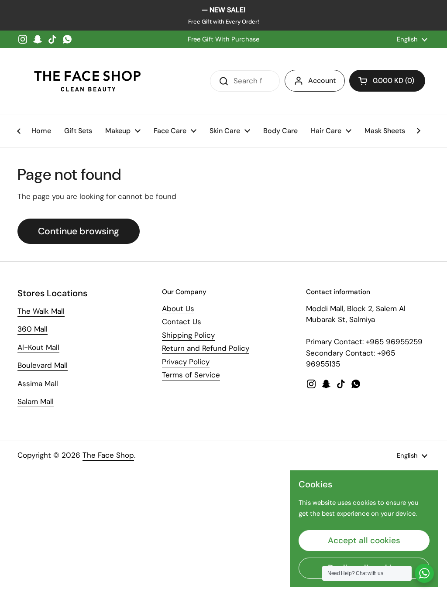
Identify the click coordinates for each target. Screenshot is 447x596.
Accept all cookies (364, 540)
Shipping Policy (188, 335)
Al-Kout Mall (38, 347)
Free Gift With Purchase (223, 39)
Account (322, 80)
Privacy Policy (186, 362)
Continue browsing (78, 231)
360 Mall (32, 329)
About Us (178, 308)
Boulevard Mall (42, 365)
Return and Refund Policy (205, 348)
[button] (387, 81)
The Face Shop (108, 455)
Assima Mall (37, 383)
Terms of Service (191, 375)
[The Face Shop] (87, 81)
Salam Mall (35, 401)
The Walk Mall (41, 311)
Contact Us (181, 321)
